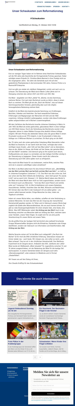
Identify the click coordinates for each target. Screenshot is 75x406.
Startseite (39, 2)
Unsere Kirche (63, 2)
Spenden (56, 6)
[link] (50, 2)
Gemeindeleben (50, 2)
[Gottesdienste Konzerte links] (50, 6)
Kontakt (65, 6)
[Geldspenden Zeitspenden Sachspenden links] (59, 6)
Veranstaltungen (43, 6)
